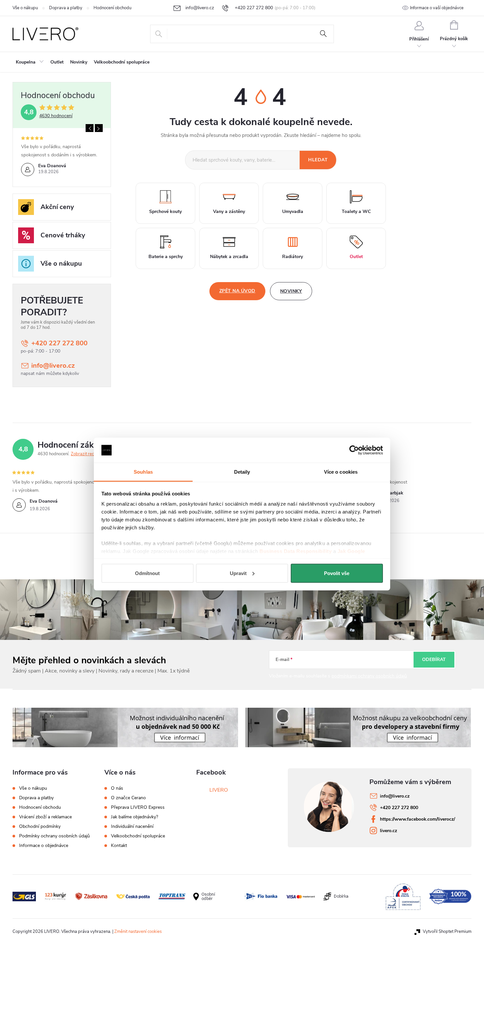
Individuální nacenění (132, 826)
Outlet (356, 256)
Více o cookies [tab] (341, 472)
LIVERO (218, 790)
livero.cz (388, 831)
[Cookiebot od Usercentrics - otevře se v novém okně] (354, 450)
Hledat (323, 34)
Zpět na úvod (237, 291)
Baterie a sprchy (165, 256)
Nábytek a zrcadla (229, 256)
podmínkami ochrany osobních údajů (369, 676)
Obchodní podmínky (40, 826)
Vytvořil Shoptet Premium (447, 932)
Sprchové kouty (165, 211)
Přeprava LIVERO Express (138, 807)
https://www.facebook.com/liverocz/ (417, 819)
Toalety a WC (356, 211)
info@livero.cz (53, 365)
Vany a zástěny (229, 211)
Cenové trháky (62, 235)
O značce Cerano (128, 798)
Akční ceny (57, 206)
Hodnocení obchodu (112, 8)
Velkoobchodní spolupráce (138, 836)
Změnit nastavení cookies (138, 932)
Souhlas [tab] (143, 472)
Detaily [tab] (242, 472)
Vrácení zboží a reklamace (45, 817)
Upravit (238, 573)
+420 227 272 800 (59, 343)
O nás (117, 788)
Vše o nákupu (25, 8)
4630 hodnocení (55, 116)
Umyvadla (292, 211)
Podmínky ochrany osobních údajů (54, 836)
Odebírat (434, 659)
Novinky (291, 291)
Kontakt (119, 845)
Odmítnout (147, 573)
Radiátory (292, 256)
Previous (90, 128)
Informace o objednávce (43, 845)
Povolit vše (336, 573)
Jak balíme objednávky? (134, 817)
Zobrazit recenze (87, 454)
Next (99, 128)
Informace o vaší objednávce (437, 8)
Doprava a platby (65, 8)
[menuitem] (30, 62)
